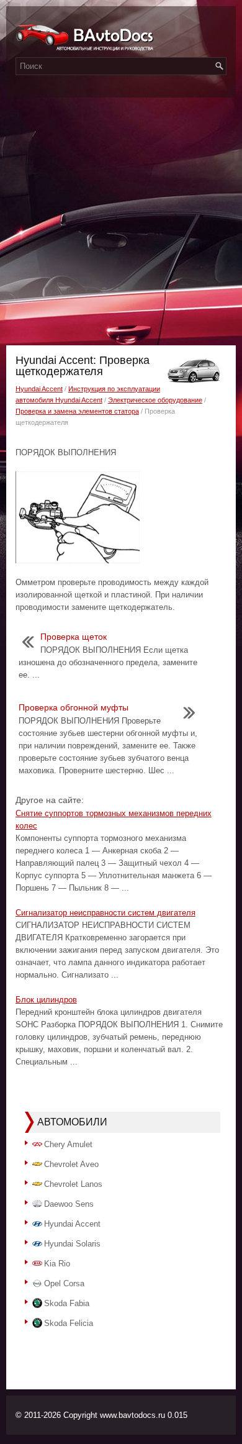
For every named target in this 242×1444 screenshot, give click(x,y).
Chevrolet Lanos (73, 1184)
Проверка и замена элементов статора (77, 411)
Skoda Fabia (66, 1303)
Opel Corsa (64, 1283)
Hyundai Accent (39, 389)
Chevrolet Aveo (71, 1164)
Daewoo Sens (69, 1204)
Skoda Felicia (68, 1323)
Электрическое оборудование (155, 400)
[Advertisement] (121, 218)
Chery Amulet (68, 1144)
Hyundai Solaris (72, 1243)
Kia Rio (57, 1263)
